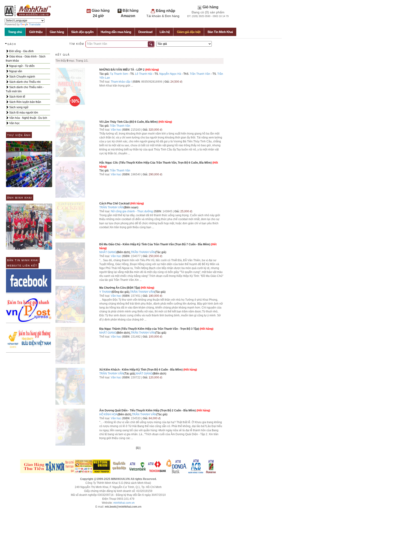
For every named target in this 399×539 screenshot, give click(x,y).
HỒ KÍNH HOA (108, 414)
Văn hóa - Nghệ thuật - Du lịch (28, 118)
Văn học (14, 123)
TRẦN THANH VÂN (111, 207)
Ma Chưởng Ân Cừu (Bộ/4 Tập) (119, 287)
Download (145, 32)
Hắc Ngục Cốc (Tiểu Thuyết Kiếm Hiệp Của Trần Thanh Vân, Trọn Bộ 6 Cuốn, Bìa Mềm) (155, 162)
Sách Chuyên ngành (22, 76)
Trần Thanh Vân (200, 73)
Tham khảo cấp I (121, 81)
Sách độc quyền (82, 32)
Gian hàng (57, 32)
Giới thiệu (35, 32)
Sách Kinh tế (17, 96)
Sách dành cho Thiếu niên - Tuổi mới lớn (25, 89)
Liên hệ (165, 32)
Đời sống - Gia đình (21, 51)
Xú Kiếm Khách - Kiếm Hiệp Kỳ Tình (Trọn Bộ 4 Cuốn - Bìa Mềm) (141, 369)
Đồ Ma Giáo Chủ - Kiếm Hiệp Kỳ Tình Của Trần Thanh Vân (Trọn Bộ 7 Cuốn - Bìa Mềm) (154, 244)
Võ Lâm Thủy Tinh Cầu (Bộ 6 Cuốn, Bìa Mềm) (128, 121)
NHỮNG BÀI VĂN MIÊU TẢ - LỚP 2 (122, 69)
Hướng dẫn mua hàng (116, 32)
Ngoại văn (15, 71)
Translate (35, 24)
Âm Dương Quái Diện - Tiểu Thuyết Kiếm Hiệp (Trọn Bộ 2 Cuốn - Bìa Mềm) (147, 410)
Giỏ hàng (210, 7)
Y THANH (105, 291)
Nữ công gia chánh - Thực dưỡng (132, 211)
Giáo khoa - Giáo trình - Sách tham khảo (25, 58)
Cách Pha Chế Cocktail (114, 203)
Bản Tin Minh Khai (220, 32)
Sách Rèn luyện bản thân (25, 102)
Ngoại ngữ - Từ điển (22, 66)
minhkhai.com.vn (124, 502)
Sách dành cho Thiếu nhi (25, 82)
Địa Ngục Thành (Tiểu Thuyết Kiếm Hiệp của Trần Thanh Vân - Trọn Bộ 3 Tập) (149, 328)
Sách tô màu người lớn (23, 112)
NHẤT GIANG (107, 252)
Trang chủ (15, 32)
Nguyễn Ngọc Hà (170, 73)
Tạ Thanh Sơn (119, 73)
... (132, 85)
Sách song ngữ (18, 107)
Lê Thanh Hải (143, 73)
